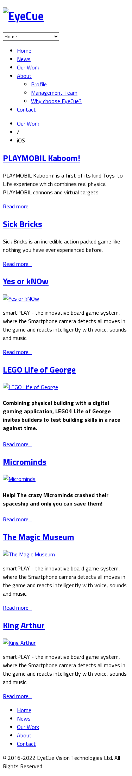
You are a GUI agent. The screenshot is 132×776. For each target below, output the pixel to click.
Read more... (17, 206)
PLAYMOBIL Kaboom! (41, 158)
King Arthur (24, 625)
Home (24, 50)
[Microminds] (19, 479)
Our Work (28, 67)
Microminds (24, 461)
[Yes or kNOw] (21, 298)
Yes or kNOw (26, 281)
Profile (39, 84)
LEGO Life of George (39, 369)
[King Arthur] (19, 642)
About (24, 76)
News (24, 59)
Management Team (54, 92)
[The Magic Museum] (29, 554)
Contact (26, 109)
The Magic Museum (38, 536)
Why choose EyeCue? (56, 101)
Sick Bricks (22, 224)
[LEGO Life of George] (30, 387)
